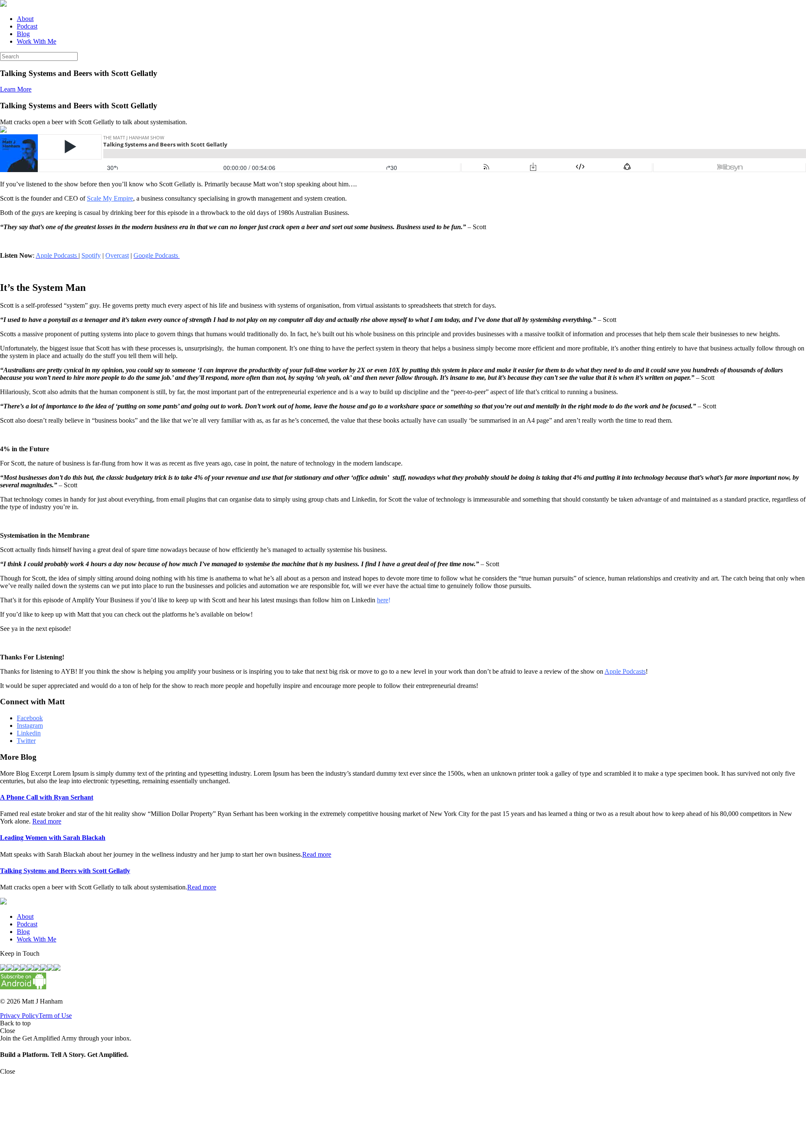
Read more (46, 821)
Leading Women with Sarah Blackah (52, 837)
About (25, 18)
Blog (23, 33)
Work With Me (36, 41)
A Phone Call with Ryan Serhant (46, 797)
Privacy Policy (19, 1015)
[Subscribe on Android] (23, 987)
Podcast (27, 26)
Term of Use (55, 1015)
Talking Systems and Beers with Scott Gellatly (65, 870)
